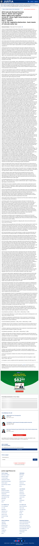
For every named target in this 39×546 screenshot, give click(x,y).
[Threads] (20, 541)
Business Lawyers (5, 476)
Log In (32, 1)
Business (3, 489)
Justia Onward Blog (23, 530)
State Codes (22, 507)
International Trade (5, 497)
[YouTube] (15, 541)
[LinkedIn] (14, 541)
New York (21, 514)
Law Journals (22, 497)
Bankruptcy (22, 474)
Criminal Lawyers (5, 478)
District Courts (4, 514)
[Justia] (8, 1)
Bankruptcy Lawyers (5, 474)
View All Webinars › (19, 435)
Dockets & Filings (5, 516)
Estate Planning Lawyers (6, 481)
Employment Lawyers (6, 479)
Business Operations (5, 492)
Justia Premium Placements (25, 525)
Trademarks (4, 530)
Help (20, 543)
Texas (21, 516)
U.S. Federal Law (5, 504)
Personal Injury (22, 484)
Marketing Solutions (24, 520)
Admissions (22, 492)
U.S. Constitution (5, 506)
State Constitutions (23, 506)
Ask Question (19, 449)
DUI (20, 479)
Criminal (21, 476)
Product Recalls (4, 526)
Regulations (4, 509)
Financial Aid (22, 493)
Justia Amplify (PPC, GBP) (24, 528)
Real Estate (4, 498)
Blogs (21, 498)
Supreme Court (4, 511)
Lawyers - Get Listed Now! (19, 463)
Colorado (24, 364)
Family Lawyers (4, 482)
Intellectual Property (5, 495)
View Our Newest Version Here (29, 9)
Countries (3, 531)
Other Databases (5, 520)
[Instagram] (18, 541)
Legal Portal (12, 543)
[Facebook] (17, 541)
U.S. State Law (23, 504)
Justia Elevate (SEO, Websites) (25, 526)
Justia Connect (7, 543)
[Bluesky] (21, 541)
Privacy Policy (31, 543)
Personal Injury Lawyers (6, 484)
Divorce (21, 478)
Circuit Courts (4, 512)
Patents (3, 528)
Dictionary (21, 490)
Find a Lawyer (5, 455)
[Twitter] (23, 541)
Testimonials (22, 531)
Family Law (22, 482)
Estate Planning (22, 481)
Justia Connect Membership (25, 522)
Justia (21, 538)
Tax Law (3, 500)
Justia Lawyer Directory (24, 523)
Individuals (22, 473)
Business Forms (5, 525)
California (21, 511)
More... (3, 486)
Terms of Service (25, 543)
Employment (4, 493)
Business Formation (5, 490)
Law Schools (22, 489)
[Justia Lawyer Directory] (24, 541)
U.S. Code (3, 507)
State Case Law (22, 509)
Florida (21, 512)
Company (17, 543)
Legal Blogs (4, 523)
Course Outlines (23, 495)
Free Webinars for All (7, 413)
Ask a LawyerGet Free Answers (6, 445)
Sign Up (36, 1)
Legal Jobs (3, 522)
